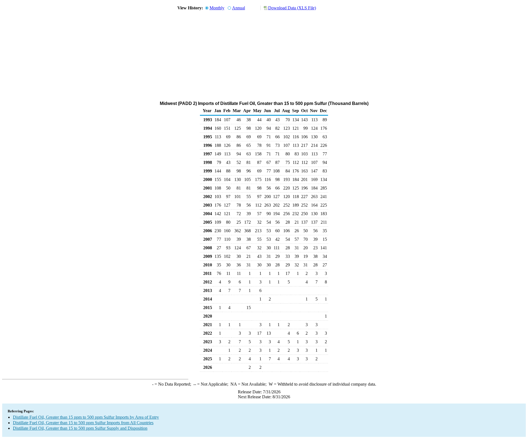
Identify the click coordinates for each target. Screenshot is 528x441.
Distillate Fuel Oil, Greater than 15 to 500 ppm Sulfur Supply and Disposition (80, 428)
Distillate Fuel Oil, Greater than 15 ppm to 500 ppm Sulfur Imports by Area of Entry (86, 417)
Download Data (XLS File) (292, 8)
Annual (238, 8)
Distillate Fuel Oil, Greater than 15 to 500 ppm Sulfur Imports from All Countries (83, 422)
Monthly (217, 8)
